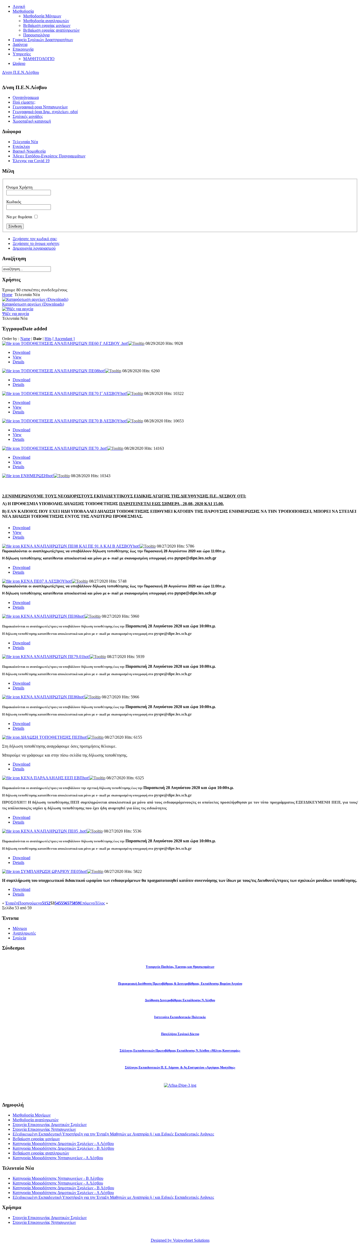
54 (57, 903)
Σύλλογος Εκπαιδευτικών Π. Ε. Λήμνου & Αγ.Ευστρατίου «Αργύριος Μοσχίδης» (180, 1067)
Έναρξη (11, 903)
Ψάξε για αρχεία (15, 313)
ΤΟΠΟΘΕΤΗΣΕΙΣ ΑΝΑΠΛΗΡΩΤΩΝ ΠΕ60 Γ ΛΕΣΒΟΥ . (74, 343)
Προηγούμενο (30, 903)
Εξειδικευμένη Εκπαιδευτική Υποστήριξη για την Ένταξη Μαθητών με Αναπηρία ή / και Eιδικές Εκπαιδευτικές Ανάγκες (113, 1134)
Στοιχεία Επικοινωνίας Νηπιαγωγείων (44, 1129)
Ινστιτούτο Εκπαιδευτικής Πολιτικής (180, 1017)
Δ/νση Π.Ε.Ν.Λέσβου (20, 72)
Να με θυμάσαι (19, 217)
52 (48, 903)
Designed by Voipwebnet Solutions (180, 1240)
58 (73, 903)
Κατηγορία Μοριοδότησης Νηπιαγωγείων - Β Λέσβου (58, 1178)
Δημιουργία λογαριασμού (34, 248)
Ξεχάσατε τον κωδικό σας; (35, 238)
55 (61, 903)
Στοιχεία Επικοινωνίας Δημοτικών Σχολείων (50, 1124)
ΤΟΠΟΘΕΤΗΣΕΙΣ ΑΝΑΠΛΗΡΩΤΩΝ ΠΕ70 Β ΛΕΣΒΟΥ (74, 421)
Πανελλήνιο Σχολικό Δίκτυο (180, 1034)
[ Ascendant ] (63, 338)
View (17, 357)
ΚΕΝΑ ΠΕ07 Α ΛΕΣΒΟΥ (46, 581)
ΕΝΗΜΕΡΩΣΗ (37, 475)
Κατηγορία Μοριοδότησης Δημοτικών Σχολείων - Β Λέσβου (63, 1148)
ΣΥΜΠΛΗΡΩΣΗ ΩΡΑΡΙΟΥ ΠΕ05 (54, 871)
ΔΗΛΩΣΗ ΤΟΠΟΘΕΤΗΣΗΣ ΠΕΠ (54, 737)
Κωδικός (13, 202)
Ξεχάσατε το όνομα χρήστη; (36, 243)
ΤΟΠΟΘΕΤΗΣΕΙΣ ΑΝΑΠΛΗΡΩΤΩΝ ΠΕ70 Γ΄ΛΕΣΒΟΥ (74, 393)
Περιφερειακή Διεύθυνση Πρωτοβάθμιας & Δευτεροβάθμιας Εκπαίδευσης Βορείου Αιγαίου (180, 983)
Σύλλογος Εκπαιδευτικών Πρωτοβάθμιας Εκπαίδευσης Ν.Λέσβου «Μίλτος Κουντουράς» (180, 1050)
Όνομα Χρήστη (19, 187)
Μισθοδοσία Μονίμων (32, 1115)
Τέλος (100, 903)
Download (21, 352)
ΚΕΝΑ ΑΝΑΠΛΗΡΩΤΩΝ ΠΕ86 (53, 697)
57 (69, 903)
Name (25, 338)
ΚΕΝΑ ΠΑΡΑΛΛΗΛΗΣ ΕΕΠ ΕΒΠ (55, 778)
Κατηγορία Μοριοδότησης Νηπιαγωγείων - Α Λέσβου (58, 1158)
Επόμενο (87, 903)
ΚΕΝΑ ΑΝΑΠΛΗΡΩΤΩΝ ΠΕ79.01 (55, 656)
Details (18, 362)
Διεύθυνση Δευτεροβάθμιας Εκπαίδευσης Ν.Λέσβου (180, 1000)
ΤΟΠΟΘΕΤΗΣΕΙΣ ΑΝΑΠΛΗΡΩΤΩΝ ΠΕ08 (63, 371)
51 (44, 903)
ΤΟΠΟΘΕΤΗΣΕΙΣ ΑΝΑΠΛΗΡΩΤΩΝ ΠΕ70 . (64, 448)
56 (65, 903)
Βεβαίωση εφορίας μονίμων (36, 1139)
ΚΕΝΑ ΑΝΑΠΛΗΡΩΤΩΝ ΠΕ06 (53, 616)
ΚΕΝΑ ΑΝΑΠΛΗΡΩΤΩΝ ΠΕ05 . (54, 831)
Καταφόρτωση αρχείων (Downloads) (33, 304)
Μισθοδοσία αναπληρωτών (36, 1120)
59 (78, 903)
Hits (48, 338)
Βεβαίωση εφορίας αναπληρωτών (41, 1153)
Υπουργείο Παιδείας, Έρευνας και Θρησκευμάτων (180, 967)
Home (7, 294)
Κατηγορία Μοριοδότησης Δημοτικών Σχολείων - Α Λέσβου (63, 1143)
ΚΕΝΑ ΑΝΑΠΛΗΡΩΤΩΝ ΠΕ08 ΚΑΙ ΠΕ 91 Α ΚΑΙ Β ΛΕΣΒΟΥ (80, 546)
